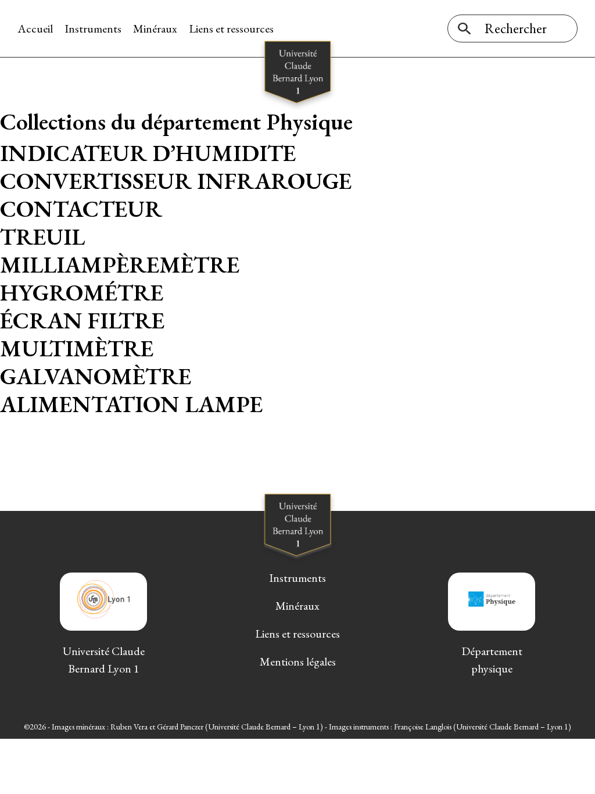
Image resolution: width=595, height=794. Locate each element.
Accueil (35, 28)
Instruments (92, 28)
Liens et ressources (231, 28)
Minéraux (155, 28)
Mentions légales (298, 661)
